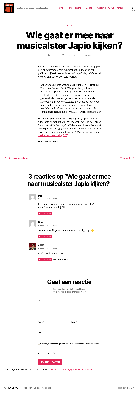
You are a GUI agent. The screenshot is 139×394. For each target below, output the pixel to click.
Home (60, 8)
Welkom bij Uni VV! (105, 8)
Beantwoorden (45, 213)
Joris (57, 55)
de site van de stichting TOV (52, 135)
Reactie (41, 301)
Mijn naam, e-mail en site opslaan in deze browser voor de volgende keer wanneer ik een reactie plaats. (70, 345)
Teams (78, 8)
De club (89, 8)
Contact (119, 8)
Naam (41, 322)
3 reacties (87, 55)
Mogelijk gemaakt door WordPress (36, 388)
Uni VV (15, 388)
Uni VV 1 (69, 25)
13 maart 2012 (71, 55)
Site (39, 333)
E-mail (74, 322)
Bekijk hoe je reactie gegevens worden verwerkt (72, 369)
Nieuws (69, 8)
